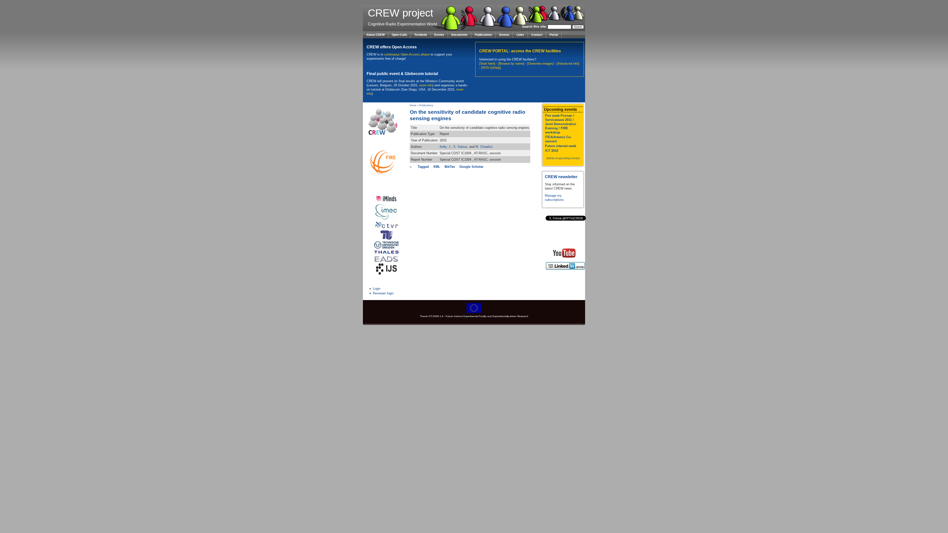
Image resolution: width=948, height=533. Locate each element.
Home (413, 105)
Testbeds (420, 35)
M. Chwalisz (484, 147)
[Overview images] (540, 63)
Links (520, 35)
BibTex (450, 167)
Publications (483, 35)
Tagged (423, 167)
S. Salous (460, 147)
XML (436, 167)
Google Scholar (471, 167)
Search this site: (535, 26)
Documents (459, 35)
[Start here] (487, 63)
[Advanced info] (568, 63)
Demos (504, 35)
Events (439, 35)
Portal (554, 35)
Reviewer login (383, 293)
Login (376, 288)
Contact (536, 35)
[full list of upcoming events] (563, 158)
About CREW (375, 35)
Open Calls (399, 35)
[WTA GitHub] (491, 68)
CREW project (400, 13)
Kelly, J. (445, 147)
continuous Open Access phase (407, 54)
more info (426, 85)
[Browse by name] (511, 63)
